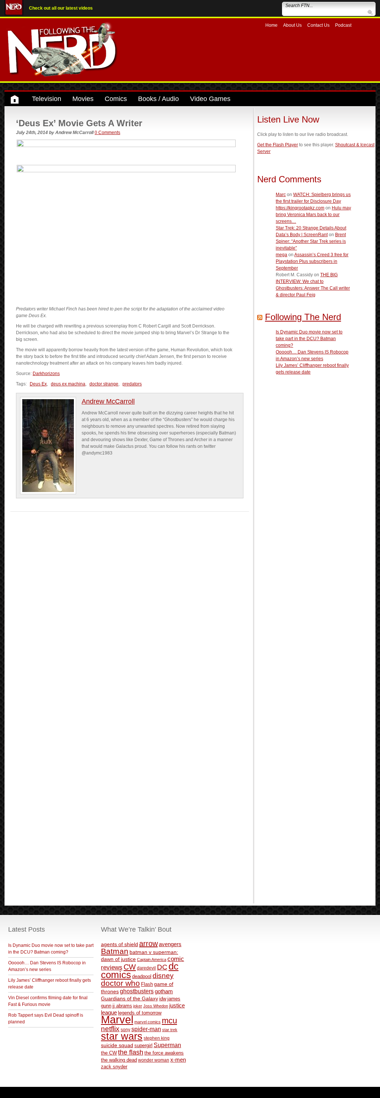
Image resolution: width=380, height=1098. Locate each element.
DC (162, 967)
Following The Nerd (303, 317)
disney (163, 975)
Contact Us (318, 25)
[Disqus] (130, 604)
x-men (178, 1059)
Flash (147, 984)
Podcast (343, 25)
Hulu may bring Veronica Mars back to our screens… (313, 214)
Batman (114, 951)
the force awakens (164, 1053)
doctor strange (103, 384)
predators (132, 384)
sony (125, 1029)
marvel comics (147, 1022)
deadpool (141, 976)
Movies (83, 98)
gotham (164, 991)
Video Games (210, 98)
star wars (121, 1036)
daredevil (146, 967)
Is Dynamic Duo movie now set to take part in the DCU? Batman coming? (309, 338)
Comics (116, 98)
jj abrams (122, 1006)
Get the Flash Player (277, 144)
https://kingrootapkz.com (300, 208)
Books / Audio (158, 98)
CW (130, 967)
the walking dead (119, 1060)
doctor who (120, 983)
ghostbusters (137, 991)
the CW (109, 1053)
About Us (292, 25)
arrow (148, 943)
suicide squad (117, 1045)
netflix (110, 1028)
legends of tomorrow (139, 1013)
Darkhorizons (46, 373)
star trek (169, 1029)
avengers (170, 944)
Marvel (117, 1019)
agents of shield (119, 944)
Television (46, 98)
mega (281, 254)
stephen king (157, 1038)
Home (271, 25)
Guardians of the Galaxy (129, 998)
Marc (281, 194)
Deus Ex (38, 384)
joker (137, 1006)
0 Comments (107, 132)
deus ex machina (68, 384)
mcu (169, 1020)
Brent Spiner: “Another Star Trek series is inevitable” (311, 241)
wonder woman (153, 1060)
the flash (130, 1052)
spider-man (146, 1029)
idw (162, 998)
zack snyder (114, 1066)
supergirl (143, 1045)
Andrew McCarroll (108, 401)
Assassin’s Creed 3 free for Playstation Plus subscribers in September (312, 261)
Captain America (151, 959)
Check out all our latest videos (61, 8)
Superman (167, 1045)
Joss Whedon (155, 1006)
